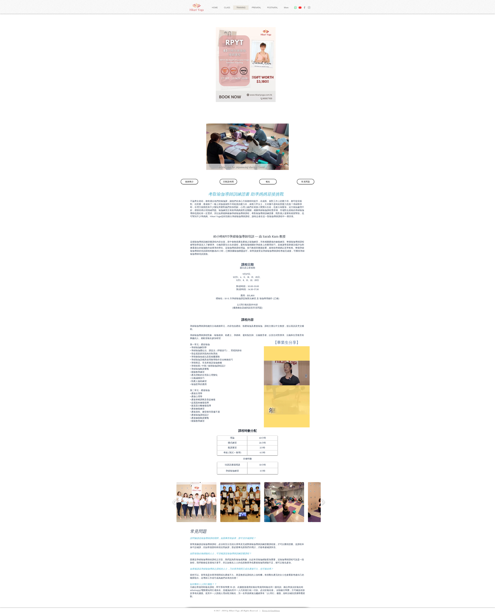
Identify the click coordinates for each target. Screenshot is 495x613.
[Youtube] (300, 7)
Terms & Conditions (271, 611)
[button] (227, 7)
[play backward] (174, 502)
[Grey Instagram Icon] (309, 7)
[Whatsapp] (295, 7)
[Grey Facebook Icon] (304, 7)
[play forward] (323, 502)
